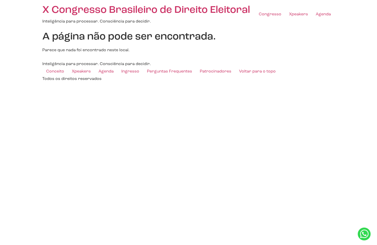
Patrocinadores (215, 71)
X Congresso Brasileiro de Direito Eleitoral (146, 10)
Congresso (270, 14)
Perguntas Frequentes (169, 71)
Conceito (55, 71)
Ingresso (130, 71)
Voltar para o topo (257, 71)
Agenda (323, 14)
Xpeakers (298, 14)
